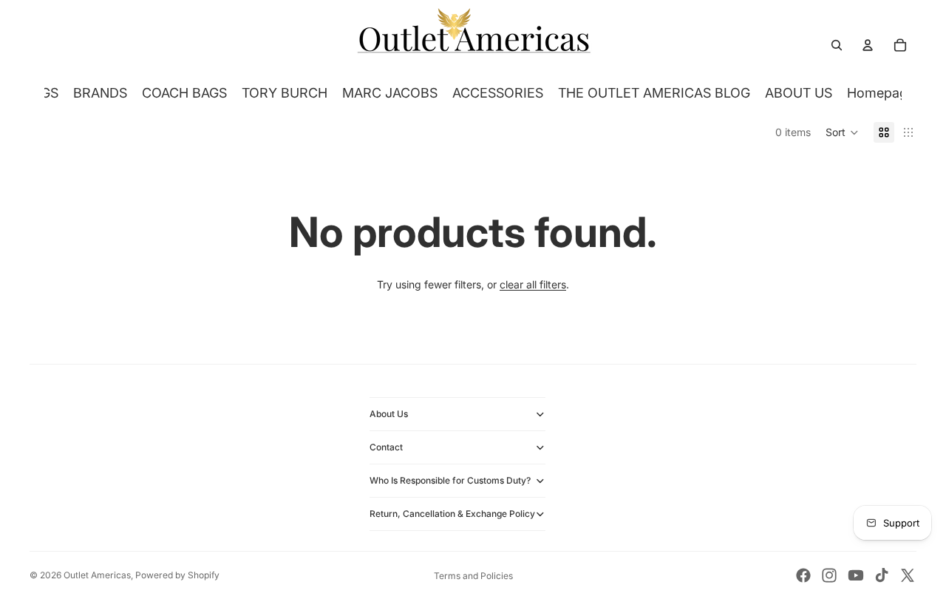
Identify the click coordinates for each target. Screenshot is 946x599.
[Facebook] (803, 575)
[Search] (836, 45)
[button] (842, 132)
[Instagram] (829, 575)
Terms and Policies (473, 575)
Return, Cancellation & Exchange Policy (452, 513)
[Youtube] (856, 575)
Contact (386, 447)
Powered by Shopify (177, 575)
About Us (389, 413)
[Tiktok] (882, 575)
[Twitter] (907, 575)
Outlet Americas (97, 575)
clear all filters (533, 284)
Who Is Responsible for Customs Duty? (450, 480)
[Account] (867, 45)
